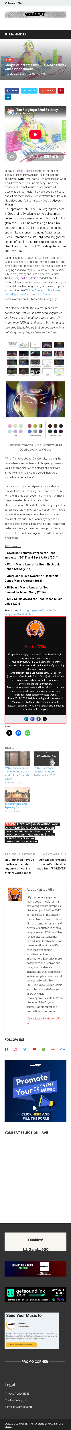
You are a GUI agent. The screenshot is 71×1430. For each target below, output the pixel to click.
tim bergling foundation (21, 841)
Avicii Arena (43, 294)
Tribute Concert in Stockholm (43, 290)
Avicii (55, 824)
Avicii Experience (15, 294)
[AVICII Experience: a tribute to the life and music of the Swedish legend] (17, 758)
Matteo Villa (39, 74)
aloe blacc (23, 824)
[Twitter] (45, 719)
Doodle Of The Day (16, 831)
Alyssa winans (41, 824)
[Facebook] (38, 719)
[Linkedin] (26, 719)
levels (50, 834)
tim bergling (26, 838)
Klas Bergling (36, 834)
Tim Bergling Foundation (23, 278)
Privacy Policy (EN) (17, 1393)
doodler (35, 831)
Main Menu (17, 34)
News (8, 60)
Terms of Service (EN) (18, 1406)
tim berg (10, 838)
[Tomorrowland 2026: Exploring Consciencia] (17, 794)
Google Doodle (23, 170)
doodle (49, 827)
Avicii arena (12, 827)
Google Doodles (15, 834)
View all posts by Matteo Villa (44, 1020)
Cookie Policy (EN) (17, 1400)
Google (47, 831)
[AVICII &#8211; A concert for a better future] (46, 758)
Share (14, 90)
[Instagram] (32, 719)
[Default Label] (34, 1049)
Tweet (31, 90)
